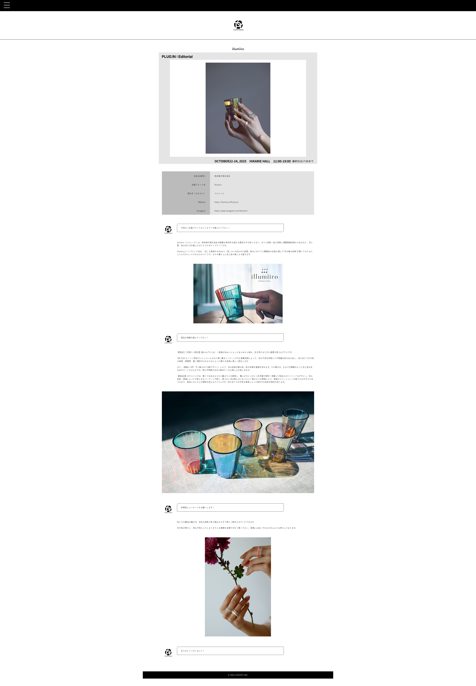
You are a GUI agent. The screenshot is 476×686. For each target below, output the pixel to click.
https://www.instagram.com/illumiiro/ (231, 211)
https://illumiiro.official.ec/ (226, 202)
